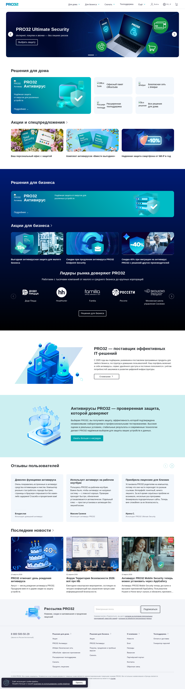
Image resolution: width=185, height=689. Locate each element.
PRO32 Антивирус (59, 643)
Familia (92, 301)
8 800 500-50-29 (20, 634)
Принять (79, 683)
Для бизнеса (91, 4)
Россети (123, 301)
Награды (130, 648)
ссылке (113, 678)
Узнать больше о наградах (87, 438)
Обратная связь (133, 667)
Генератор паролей (162, 643)
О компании (105, 377)
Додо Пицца (30, 301)
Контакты (131, 662)
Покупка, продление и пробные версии (103, 649)
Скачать (109, 4)
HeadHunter (61, 301)
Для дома (73, 4)
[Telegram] (31, 645)
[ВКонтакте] (19, 645)
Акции (54, 639)
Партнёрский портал (135, 657)
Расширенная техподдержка (64, 657)
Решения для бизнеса (92, 313)
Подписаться (150, 609)
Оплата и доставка (161, 639)
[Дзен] (13, 645)
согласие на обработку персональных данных (135, 618)
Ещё (140, 4)
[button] (167, 4)
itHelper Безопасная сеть (62, 648)
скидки (56, 614)
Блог (129, 643)
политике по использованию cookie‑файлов (51, 684)
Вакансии (131, 653)
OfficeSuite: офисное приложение (66, 653)
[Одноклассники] (25, 645)
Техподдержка (126, 4)
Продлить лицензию (60, 667)
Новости (130, 639)
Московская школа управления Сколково (154, 302)
